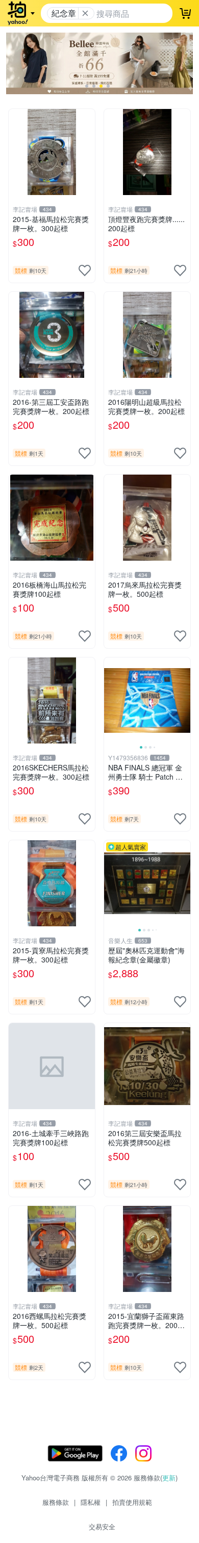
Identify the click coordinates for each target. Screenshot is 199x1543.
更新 (169, 1477)
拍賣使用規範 (132, 1502)
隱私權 (91, 1502)
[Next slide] (183, 700)
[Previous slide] (110, 700)
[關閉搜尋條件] (85, 13)
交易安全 (102, 1526)
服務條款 (55, 1502)
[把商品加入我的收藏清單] (85, 270)
